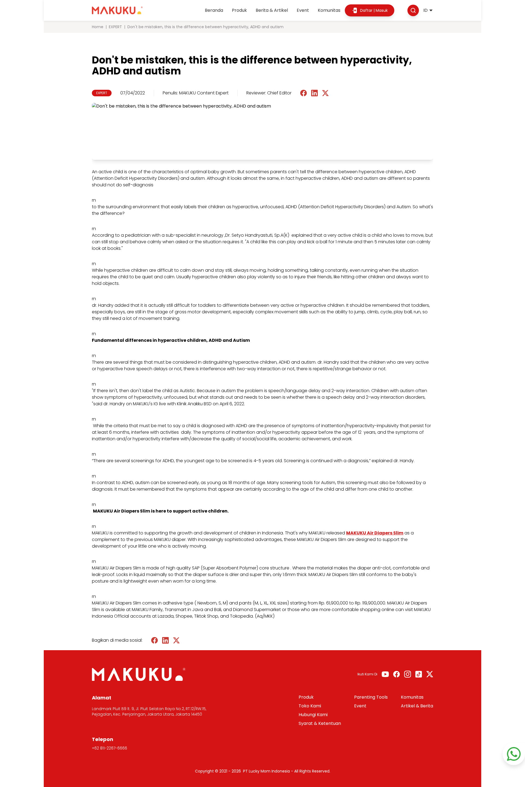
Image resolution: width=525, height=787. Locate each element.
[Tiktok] (418, 674)
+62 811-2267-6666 (109, 748)
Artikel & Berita (417, 706)
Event (303, 10)
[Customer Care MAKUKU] (514, 754)
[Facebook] (396, 674)
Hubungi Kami (313, 714)
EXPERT (115, 27)
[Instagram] (407, 674)
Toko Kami (310, 706)
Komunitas (329, 10)
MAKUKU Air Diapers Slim (374, 533)
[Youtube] (385, 674)
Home (97, 27)
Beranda (214, 10)
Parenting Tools (371, 697)
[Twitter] (429, 674)
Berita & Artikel (272, 10)
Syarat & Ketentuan (320, 723)
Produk (239, 10)
